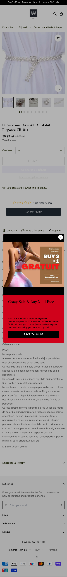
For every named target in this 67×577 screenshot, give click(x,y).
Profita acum (33, 334)
